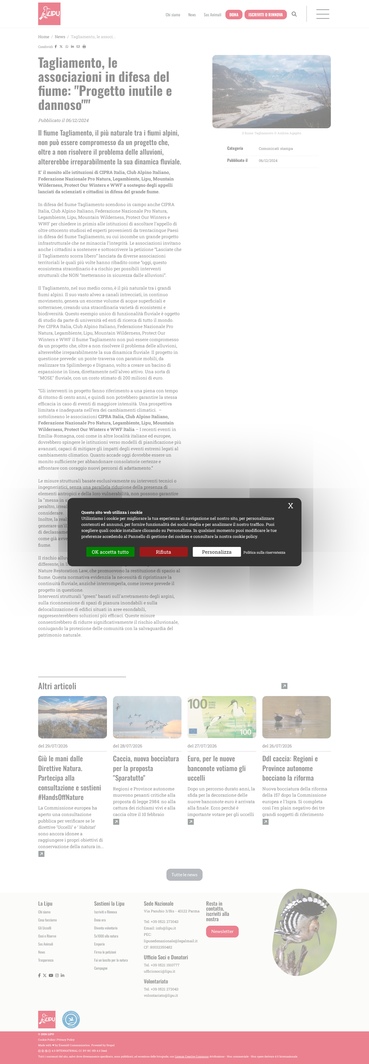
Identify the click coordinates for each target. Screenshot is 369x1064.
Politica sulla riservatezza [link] (264, 552)
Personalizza (217, 551)
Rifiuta (163, 551)
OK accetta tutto (110, 551)
